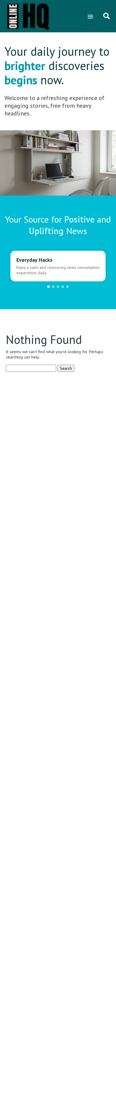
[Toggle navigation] (90, 16)
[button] (48, 286)
